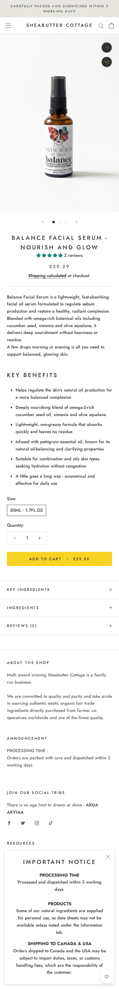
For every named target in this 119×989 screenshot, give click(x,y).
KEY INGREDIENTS (28, 589)
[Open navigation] (8, 25)
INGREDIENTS (23, 608)
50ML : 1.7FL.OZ (26, 510)
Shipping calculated (47, 275)
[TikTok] (51, 822)
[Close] (108, 857)
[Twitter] (23, 822)
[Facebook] (9, 822)
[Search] (101, 25)
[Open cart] (111, 25)
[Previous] (43, 221)
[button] (50, 255)
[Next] (76, 221)
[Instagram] (37, 822)
